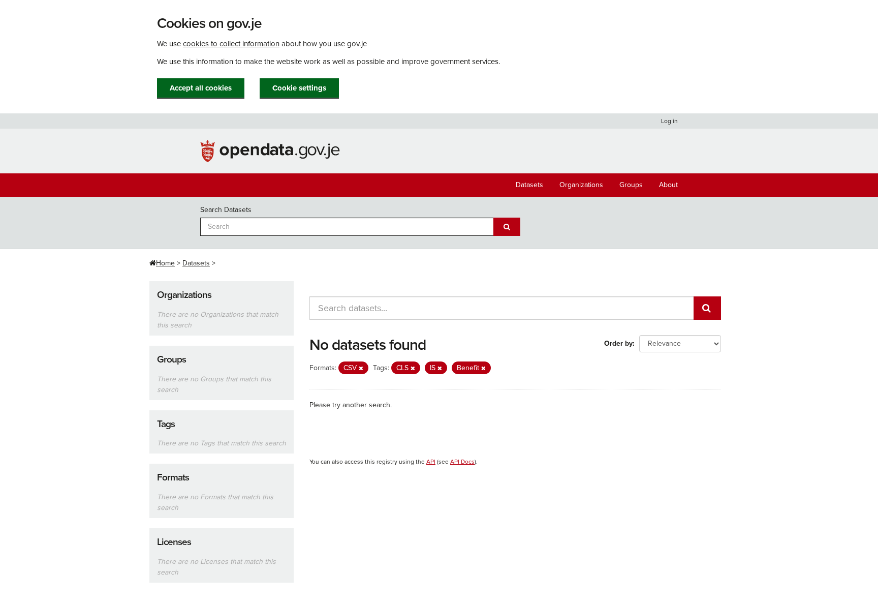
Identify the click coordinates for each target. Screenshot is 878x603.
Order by (618, 343)
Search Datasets (226, 209)
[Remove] (361, 368)
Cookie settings (299, 88)
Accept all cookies (201, 88)
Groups (631, 184)
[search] (707, 308)
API (430, 461)
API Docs (462, 461)
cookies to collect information (231, 43)
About (668, 184)
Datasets (529, 184)
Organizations (581, 184)
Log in (669, 121)
